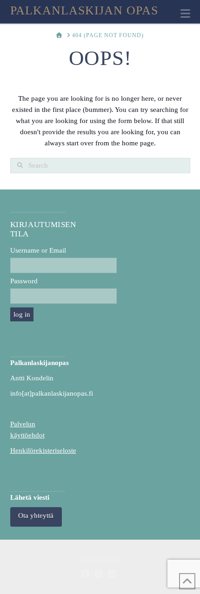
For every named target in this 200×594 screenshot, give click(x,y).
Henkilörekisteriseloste (43, 450)
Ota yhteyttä (35, 515)
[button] (185, 14)
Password (24, 281)
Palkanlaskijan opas (84, 11)
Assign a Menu (100, 559)
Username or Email (38, 250)
